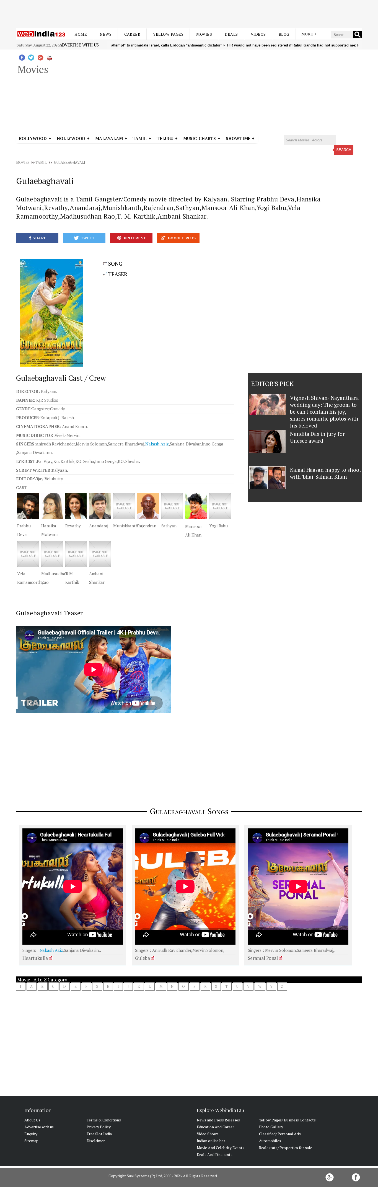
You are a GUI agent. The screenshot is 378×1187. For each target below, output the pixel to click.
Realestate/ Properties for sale (285, 1147)
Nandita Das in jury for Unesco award (317, 437)
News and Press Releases (218, 1120)
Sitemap (31, 1140)
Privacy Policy (99, 1126)
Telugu (165, 138)
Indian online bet (211, 1140)
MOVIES (22, 162)
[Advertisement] (189, 13)
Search (343, 150)
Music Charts (199, 138)
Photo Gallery (271, 1126)
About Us (32, 1120)
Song (114, 263)
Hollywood (71, 138)
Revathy (73, 525)
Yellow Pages (168, 34)
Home (80, 34)
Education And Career (215, 1126)
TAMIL (140, 138)
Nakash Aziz (157, 444)
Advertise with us (79, 45)
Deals (231, 34)
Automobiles (270, 1140)
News (106, 34)
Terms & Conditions (104, 1120)
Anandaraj (98, 525)
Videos (258, 34)
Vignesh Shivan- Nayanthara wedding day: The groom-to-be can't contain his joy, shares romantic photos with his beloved (324, 411)
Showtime (239, 138)
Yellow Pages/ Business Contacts (287, 1120)
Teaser (117, 274)
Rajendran (146, 525)
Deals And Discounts (214, 1154)
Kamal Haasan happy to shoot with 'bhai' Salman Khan (325, 473)
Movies (204, 34)
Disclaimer (96, 1140)
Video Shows (208, 1133)
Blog (284, 34)
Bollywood (33, 138)
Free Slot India (99, 1133)
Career (132, 34)
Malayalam (109, 138)
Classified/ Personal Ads (280, 1133)
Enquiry (30, 1133)
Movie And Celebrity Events (220, 1147)
